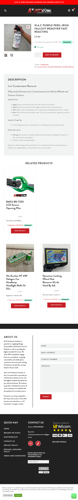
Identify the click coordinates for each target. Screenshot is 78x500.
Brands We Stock (12, 433)
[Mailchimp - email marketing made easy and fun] (44, 472)
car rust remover (42, 67)
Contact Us (9, 441)
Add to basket (52, 55)
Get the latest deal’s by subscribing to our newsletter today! (36, 454)
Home (6, 428)
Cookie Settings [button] (8, 495)
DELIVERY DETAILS (59, 442)
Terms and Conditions (15, 456)
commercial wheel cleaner (54, 67)
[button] (28, 27)
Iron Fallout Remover (68, 67)
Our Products (11, 437)
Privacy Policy (11, 445)
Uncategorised (44, 64)
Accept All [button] (18, 495)
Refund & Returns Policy (12, 450)
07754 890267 (38, 427)
